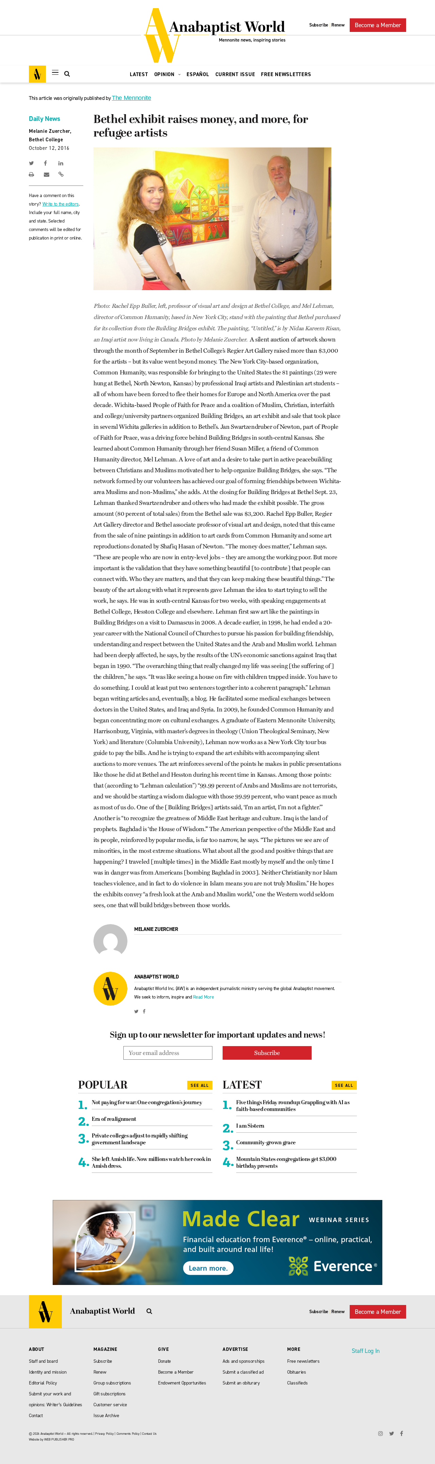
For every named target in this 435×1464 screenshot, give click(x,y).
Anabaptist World (156, 976)
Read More (203, 997)
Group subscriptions (112, 1383)
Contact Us (149, 1433)
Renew (337, 25)
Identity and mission (47, 1372)
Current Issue (235, 74)
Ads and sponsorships (243, 1361)
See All (200, 1085)
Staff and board (43, 1361)
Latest (139, 74)
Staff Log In (366, 1351)
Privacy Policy (104, 1433)
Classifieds (297, 1383)
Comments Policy (128, 1433)
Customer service (110, 1404)
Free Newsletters (286, 74)
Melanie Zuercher (156, 929)
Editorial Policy (43, 1383)
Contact (36, 1415)
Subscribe (318, 25)
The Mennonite (131, 97)
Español (198, 74)
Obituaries (296, 1372)
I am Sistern (250, 1126)
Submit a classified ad (243, 1372)
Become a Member (378, 25)
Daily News (44, 118)
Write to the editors (60, 204)
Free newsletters (303, 1361)
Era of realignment (114, 1119)
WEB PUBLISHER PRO (59, 1439)
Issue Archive (106, 1415)
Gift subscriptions (109, 1394)
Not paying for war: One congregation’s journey (147, 1103)
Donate (164, 1361)
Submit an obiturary (241, 1383)
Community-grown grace (266, 1143)
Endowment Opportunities (182, 1383)
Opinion (165, 74)
